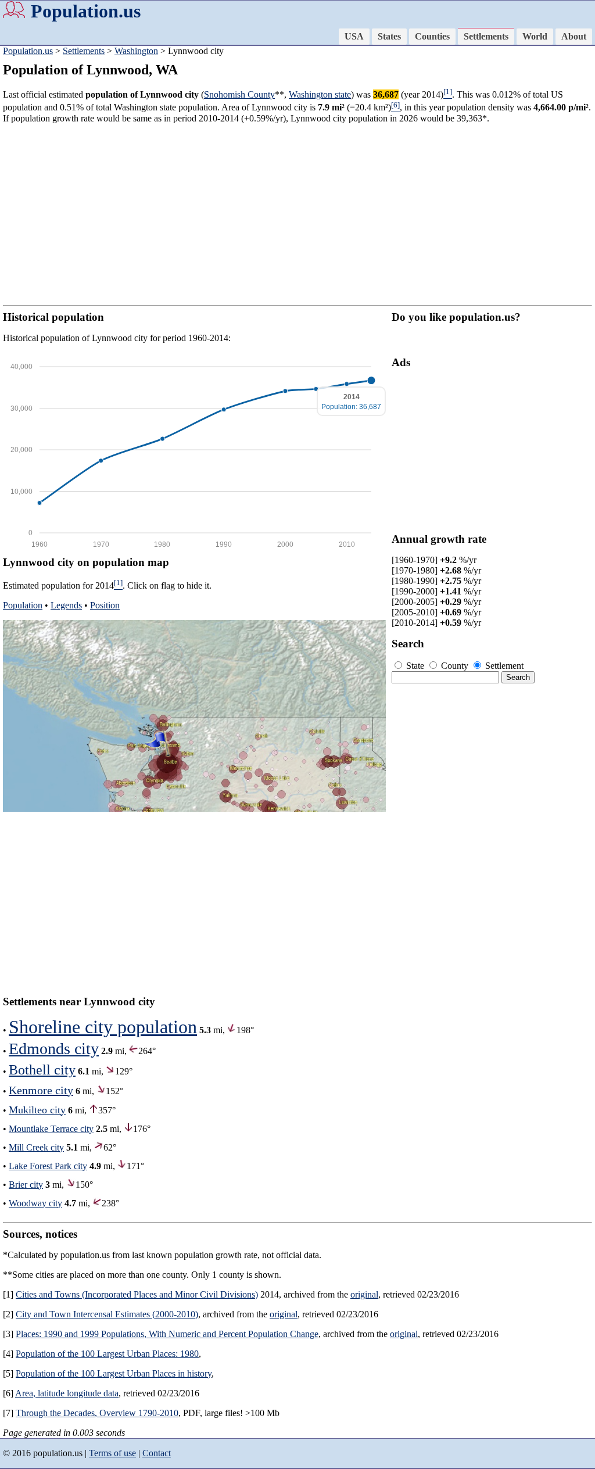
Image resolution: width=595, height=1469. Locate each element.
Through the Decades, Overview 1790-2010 (97, 1413)
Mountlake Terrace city (51, 1129)
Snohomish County (239, 94)
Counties (432, 36)
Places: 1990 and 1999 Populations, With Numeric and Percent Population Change (167, 1334)
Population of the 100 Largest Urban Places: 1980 (107, 1354)
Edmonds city (54, 1049)
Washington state (320, 94)
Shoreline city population (103, 1026)
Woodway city (35, 1203)
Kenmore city (41, 1090)
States (389, 36)
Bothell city (42, 1069)
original (364, 1294)
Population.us (86, 11)
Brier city (26, 1184)
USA (354, 36)
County (455, 666)
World (534, 36)
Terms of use (112, 1453)
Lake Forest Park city (48, 1166)
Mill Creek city (36, 1147)
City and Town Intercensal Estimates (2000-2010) (107, 1314)
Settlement (503, 666)
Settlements (486, 36)
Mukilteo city (37, 1110)
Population (22, 605)
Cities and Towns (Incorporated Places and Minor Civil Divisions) (137, 1294)
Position (105, 605)
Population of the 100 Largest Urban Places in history (114, 1373)
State (415, 666)
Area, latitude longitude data (67, 1393)
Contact (156, 1453)
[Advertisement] (297, 214)
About (573, 36)
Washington (136, 51)
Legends (66, 605)
